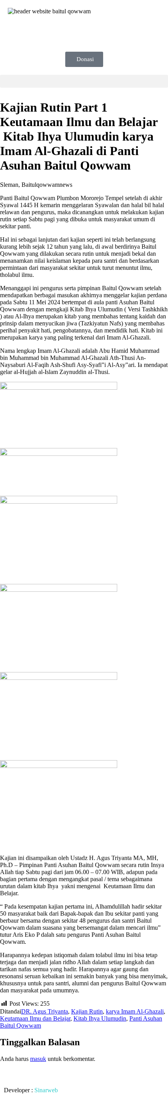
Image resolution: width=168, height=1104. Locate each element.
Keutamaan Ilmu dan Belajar (35, 1018)
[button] (84, 81)
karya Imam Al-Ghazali (135, 1011)
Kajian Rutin (87, 1011)
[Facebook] (17, 32)
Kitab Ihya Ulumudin (99, 1018)
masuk (38, 1058)
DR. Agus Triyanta (44, 1011)
